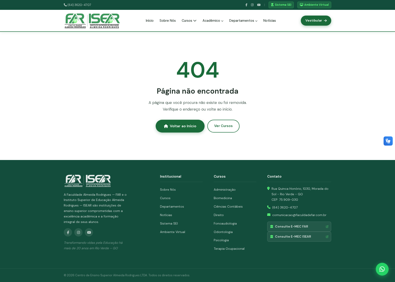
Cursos (187, 21)
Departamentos (242, 21)
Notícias (269, 21)
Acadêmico (212, 21)
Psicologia (221, 240)
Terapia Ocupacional (229, 249)
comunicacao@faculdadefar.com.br (299, 215)
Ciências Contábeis (228, 206)
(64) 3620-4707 (79, 5)
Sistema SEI (283, 5)
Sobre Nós (168, 21)
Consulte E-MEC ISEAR (293, 236)
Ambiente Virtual (316, 5)
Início (150, 21)
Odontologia (223, 232)
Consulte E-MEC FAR (291, 226)
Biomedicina (223, 198)
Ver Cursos (223, 126)
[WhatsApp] (382, 269)
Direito (219, 215)
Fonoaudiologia (225, 223)
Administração (225, 189)
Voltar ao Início (183, 126)
